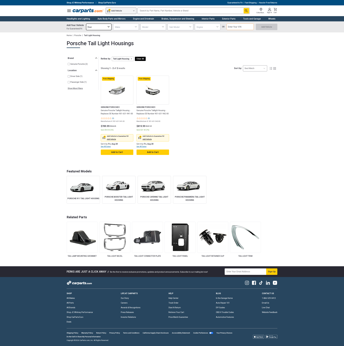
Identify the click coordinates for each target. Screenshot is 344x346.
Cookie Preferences (200, 333)
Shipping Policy (72, 333)
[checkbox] (69, 64)
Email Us (265, 303)
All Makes (71, 298)
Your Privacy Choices (224, 333)
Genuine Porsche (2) (79, 64)
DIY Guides (220, 307)
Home (69, 35)
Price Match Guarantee (178, 317)
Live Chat (266, 307)
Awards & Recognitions (130, 307)
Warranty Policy (87, 333)
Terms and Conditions (131, 333)
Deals (69, 322)
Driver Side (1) (76, 76)
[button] (123, 59)
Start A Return (175, 307)
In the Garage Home (224, 298)
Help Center (173, 298)
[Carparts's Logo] (88, 10)
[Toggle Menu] (69, 10)
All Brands (71, 307)
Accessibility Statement (181, 333)
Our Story (125, 298)
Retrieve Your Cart (176, 312)
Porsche (77, 35)
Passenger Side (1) (78, 82)
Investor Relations (128, 317)
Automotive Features (225, 317)
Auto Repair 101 (223, 303)
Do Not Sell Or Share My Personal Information (84, 337)
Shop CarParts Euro (75, 317)
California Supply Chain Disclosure (156, 333)
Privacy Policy (114, 333)
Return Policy (101, 333)
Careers (124, 303)
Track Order (173, 303)
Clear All (140, 59)
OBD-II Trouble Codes (225, 312)
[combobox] (99, 27)
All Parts (70, 303)
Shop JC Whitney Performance (80, 312)
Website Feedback (269, 312)
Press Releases (127, 312)
